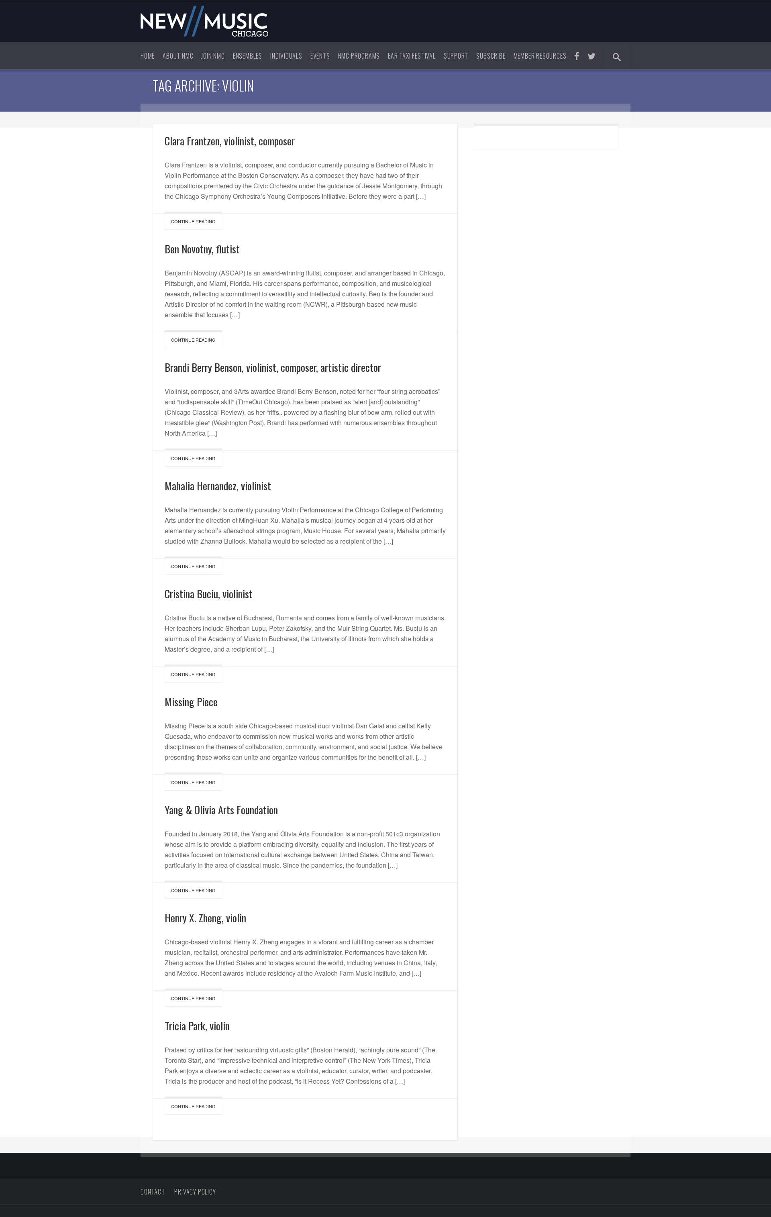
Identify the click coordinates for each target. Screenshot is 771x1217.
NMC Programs (359, 56)
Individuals (286, 56)
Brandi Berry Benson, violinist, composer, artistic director (273, 367)
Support (456, 56)
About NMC (178, 56)
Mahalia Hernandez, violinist (218, 485)
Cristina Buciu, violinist (209, 593)
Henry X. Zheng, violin (205, 917)
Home (148, 56)
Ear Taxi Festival (412, 56)
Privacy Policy (195, 1192)
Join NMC (212, 56)
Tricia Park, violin (197, 1026)
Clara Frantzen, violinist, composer (230, 141)
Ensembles (247, 56)
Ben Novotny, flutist (202, 249)
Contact (153, 1192)
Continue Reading (193, 221)
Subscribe (490, 56)
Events (320, 56)
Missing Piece (191, 701)
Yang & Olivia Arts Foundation (221, 809)
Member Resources (540, 56)
